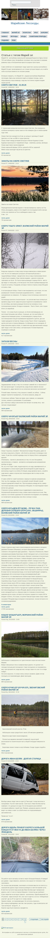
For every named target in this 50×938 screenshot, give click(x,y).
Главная (5, 32)
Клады (23, 36)
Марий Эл (15, 32)
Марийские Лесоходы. (25, 23)
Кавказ (4, 36)
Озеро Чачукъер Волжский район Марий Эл (24, 416)
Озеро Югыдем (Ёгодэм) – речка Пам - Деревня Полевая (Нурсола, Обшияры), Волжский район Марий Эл (22, 510)
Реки (14, 40)
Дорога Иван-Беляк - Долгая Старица (21, 759)
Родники (5, 40)
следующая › (34, 919)
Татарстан (27, 32)
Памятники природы (37, 36)
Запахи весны (9, 341)
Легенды (14, 36)
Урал (36, 32)
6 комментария (6, 604)
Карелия (44, 32)
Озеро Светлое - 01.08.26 (13, 85)
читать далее (5, 153)
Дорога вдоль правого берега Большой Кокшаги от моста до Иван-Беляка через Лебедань (23, 830)
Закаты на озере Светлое (15, 161)
